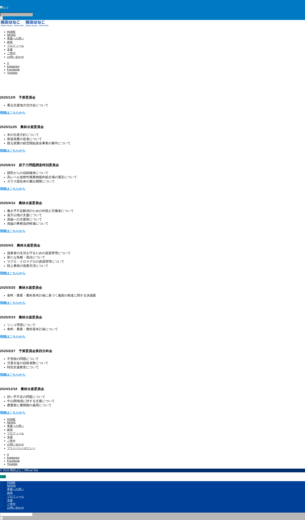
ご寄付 (11, 53)
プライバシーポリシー (21, 448)
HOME (11, 31)
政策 (10, 42)
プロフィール (15, 45)
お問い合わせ (15, 56)
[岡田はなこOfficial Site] (24, 25)
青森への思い (15, 38)
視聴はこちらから (12, 112)
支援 (10, 49)
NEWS (11, 35)
